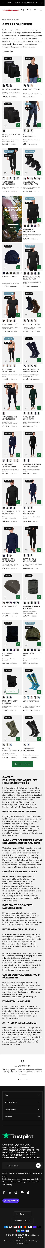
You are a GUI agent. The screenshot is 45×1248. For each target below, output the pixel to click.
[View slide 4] (26, 1079)
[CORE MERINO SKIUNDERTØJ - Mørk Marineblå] (35, 413)
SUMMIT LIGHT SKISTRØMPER (28, 749)
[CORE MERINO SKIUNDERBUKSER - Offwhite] (7, 178)
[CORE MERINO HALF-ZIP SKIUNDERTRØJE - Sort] (3, 507)
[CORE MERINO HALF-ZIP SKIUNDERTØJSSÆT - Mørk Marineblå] (28, 460)
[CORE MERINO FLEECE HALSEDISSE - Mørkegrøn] (31, 602)
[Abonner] (36, 1160)
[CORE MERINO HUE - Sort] (7, 602)
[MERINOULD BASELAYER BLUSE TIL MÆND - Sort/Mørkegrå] (28, 273)
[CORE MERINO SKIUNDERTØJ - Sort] (24, 413)
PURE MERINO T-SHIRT (31, 89)
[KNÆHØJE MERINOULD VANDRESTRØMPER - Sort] (31, 365)
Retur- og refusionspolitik (10, 1236)
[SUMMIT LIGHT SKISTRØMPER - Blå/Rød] (28, 744)
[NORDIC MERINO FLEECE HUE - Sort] (28, 649)
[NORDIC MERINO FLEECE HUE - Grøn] (24, 649)
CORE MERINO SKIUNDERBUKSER (8, 183)
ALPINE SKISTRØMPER (31, 701)
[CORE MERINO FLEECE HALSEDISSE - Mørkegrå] (28, 602)
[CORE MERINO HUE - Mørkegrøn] (17, 602)
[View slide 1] (18, 1079)
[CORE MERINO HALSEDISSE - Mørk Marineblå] (10, 649)
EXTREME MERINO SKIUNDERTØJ (29, 513)
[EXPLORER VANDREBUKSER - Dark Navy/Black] (24, 130)
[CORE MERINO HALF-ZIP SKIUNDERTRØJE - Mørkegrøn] (14, 507)
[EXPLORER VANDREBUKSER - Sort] (31, 130)
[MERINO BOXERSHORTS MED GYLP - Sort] (3, 130)
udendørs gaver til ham (25, 1039)
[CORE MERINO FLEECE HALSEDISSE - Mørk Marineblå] (35, 602)
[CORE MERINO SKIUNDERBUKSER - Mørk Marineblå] (10, 178)
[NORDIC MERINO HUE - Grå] (14, 272)
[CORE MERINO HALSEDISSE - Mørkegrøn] (7, 649)
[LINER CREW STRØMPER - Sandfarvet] (35, 320)
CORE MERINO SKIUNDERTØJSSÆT (9, 465)
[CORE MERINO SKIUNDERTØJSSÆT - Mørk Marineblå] (3, 460)
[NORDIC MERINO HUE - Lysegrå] (17, 272)
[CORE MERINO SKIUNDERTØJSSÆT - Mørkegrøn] (10, 460)
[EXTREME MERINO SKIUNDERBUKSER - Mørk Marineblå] (28, 555)
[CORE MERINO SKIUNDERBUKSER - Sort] (3, 178)
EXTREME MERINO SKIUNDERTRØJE (9, 560)
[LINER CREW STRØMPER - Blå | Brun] (24, 320)
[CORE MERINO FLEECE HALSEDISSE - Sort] (24, 602)
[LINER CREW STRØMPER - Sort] (28, 320)
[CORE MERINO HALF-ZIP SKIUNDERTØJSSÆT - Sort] (24, 460)
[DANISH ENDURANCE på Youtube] (22, 1187)
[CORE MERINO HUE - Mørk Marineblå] (14, 602)
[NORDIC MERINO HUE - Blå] (3, 272)
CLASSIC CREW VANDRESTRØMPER (30, 183)
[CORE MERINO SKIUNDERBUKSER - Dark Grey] (17, 178)
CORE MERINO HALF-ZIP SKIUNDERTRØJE (11, 513)
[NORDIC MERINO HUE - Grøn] (10, 272)
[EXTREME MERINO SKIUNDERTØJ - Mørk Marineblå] (24, 507)
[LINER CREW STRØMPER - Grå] (31, 320)
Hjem (4, 19)
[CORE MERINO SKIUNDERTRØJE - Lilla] (35, 225)
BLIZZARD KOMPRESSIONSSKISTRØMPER (13, 749)
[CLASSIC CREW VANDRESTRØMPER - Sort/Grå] (24, 178)
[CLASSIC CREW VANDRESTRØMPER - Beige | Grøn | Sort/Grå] (35, 178)
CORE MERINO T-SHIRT (10, 324)
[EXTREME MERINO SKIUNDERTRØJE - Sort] (7, 555)
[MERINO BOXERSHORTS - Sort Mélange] (3, 85)
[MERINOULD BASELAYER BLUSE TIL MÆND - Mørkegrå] (31, 273)
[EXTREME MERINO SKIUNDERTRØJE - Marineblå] (3, 555)
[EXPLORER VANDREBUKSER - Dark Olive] (28, 130)
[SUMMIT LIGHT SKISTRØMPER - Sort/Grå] (24, 744)
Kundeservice (22, 1066)
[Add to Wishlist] (5, 80)
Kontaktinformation (21, 1239)
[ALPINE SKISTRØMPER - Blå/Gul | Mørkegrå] (38, 697)
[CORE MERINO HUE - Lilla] (10, 602)
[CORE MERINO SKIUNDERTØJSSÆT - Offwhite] (14, 460)
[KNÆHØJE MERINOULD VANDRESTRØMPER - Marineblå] (24, 365)
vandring (32, 853)
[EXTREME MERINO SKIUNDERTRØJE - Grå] (10, 555)
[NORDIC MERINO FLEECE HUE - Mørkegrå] (35, 649)
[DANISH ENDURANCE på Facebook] (3, 1187)
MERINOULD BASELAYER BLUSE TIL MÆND (32, 278)
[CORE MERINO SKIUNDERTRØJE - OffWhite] (38, 225)
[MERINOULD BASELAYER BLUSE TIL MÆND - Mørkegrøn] (38, 273)
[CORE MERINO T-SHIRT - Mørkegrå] (7, 320)
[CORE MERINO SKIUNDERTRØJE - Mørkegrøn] (28, 225)
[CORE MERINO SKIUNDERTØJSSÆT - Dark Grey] (17, 460)
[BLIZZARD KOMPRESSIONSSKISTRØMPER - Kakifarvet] (7, 744)
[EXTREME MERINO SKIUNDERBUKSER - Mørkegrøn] (31, 555)
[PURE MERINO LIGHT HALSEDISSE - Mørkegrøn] (7, 697)
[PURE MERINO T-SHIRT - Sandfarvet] (31, 85)
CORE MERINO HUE (9, 606)
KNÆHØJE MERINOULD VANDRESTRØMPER (31, 371)
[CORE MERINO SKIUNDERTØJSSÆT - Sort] (7, 460)
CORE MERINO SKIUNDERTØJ (28, 418)
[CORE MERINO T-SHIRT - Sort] (3, 320)
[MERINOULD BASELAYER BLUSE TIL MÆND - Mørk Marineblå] (35, 273)
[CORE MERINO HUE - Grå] (3, 602)
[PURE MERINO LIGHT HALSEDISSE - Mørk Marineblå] (10, 697)
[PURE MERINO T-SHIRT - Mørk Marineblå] (28, 85)
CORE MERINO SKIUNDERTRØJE (29, 230)
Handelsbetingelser (33, 1236)
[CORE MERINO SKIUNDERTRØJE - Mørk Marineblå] (31, 225)
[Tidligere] (3, 3)
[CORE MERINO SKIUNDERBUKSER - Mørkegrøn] (14, 178)
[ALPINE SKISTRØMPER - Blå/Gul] (28, 697)
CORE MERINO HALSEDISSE (7, 655)
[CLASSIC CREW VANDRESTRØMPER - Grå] (31, 178)
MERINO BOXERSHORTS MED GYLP (11, 136)
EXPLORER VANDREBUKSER (29, 136)
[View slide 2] (21, 1079)
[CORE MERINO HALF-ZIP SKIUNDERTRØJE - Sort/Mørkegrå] (7, 507)
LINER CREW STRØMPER (32, 324)
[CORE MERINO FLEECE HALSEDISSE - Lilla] (38, 602)
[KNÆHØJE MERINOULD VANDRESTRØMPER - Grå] (28, 365)
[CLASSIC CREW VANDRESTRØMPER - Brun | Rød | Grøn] (28, 178)
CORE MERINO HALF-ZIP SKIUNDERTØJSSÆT (32, 465)
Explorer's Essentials (11, 1042)
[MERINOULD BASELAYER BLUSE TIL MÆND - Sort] (24, 273)
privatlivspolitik (31, 1174)
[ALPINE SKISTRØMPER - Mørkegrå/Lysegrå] (24, 697)
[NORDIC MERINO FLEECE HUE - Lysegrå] (38, 649)
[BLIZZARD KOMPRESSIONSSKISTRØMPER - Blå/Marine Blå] (10, 744)
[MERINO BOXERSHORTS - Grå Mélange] (7, 85)
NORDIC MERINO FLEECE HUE (32, 655)
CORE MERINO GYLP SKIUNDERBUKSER (9, 418)
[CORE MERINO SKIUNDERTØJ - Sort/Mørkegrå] (31, 413)
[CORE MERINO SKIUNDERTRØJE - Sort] (24, 225)
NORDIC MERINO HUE (10, 277)
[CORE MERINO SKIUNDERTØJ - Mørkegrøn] (38, 413)
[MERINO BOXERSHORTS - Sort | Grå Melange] (10, 85)
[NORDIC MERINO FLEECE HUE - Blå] (31, 649)
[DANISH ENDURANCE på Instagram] (15, 1187)
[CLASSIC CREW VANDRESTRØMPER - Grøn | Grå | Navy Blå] (38, 178)
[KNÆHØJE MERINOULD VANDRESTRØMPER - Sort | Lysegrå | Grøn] (35, 365)
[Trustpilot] (16, 1130)
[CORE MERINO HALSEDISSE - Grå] (17, 649)
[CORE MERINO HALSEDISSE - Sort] (3, 649)
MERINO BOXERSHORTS (11, 89)
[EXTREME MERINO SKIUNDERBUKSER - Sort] (24, 555)
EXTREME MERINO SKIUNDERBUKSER (29, 560)
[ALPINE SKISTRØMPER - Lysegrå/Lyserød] (31, 697)
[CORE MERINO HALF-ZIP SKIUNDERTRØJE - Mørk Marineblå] (10, 507)
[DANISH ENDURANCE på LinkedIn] (10, 1187)
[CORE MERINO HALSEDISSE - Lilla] (14, 649)
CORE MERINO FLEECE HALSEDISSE (31, 607)
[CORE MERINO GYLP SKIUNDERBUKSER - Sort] (3, 413)
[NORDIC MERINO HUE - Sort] (7, 272)
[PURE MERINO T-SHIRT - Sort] (24, 85)
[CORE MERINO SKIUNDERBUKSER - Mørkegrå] (7, 365)
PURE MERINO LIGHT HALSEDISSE (9, 702)
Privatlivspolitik (22, 1236)
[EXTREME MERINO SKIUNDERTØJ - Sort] (31, 507)
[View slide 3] (24, 1079)
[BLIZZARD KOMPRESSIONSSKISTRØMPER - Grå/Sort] (3, 744)
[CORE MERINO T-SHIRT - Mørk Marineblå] (14, 320)
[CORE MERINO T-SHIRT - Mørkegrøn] (10, 320)
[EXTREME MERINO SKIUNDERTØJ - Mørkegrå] (28, 507)
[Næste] (41, 3)
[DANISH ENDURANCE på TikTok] (28, 1187)
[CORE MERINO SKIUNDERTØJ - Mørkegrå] (28, 413)
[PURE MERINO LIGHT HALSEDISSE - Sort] (3, 697)
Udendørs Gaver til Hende (13, 881)
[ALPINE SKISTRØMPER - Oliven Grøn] (35, 697)
